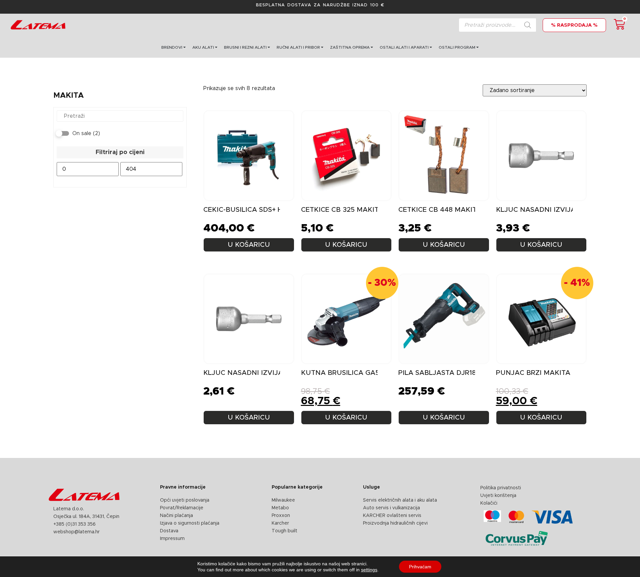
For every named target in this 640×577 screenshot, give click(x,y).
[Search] (527, 25)
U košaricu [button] (346, 244)
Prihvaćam (420, 566)
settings (369, 569)
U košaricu (249, 244)
